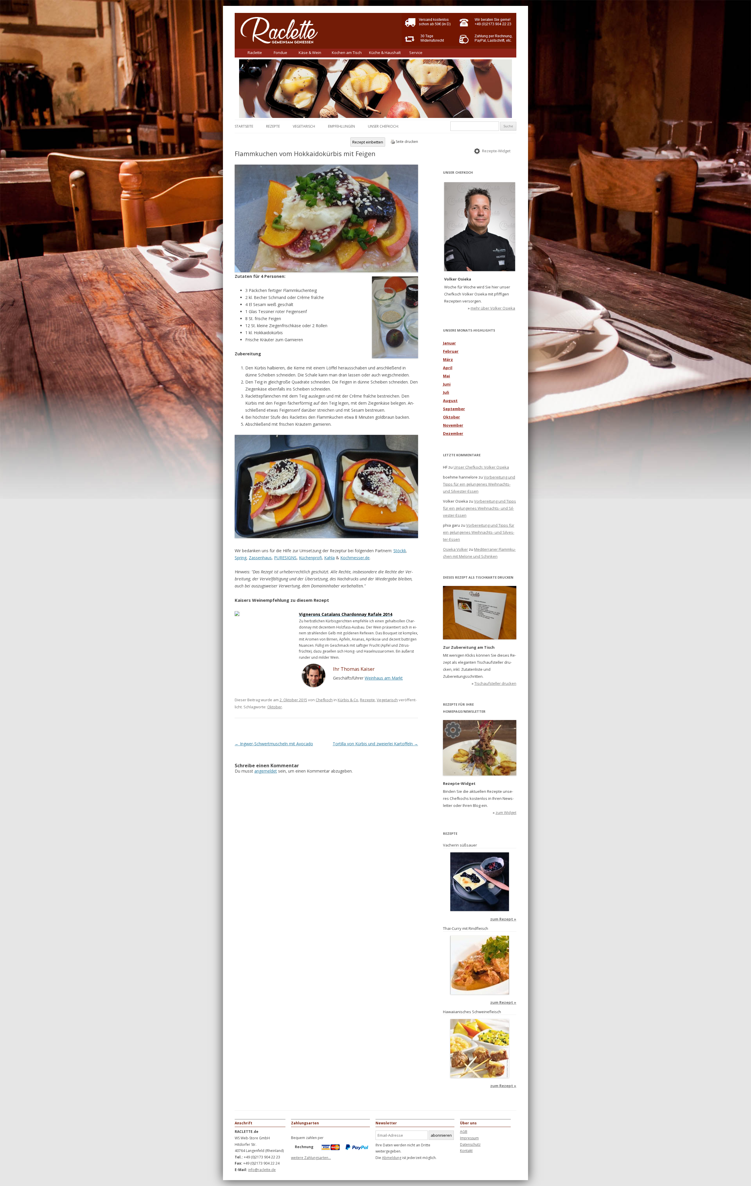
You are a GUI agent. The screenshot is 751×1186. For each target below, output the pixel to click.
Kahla (329, 557)
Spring (240, 557)
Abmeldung (391, 1157)
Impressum (469, 1138)
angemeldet (265, 771)
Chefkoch (324, 699)
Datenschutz (470, 1144)
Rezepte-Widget (496, 150)
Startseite (244, 126)
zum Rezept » (503, 919)
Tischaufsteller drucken (495, 683)
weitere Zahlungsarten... (311, 1157)
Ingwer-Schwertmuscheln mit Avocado (274, 743)
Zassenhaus (260, 557)
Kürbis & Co (348, 699)
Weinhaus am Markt (384, 678)
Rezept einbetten (367, 142)
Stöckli (399, 550)
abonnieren (441, 1135)
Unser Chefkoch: (383, 126)
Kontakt (466, 1150)
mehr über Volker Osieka (493, 308)
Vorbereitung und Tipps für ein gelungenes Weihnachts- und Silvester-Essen (479, 484)
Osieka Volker (455, 549)
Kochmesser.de (355, 557)
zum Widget (505, 812)
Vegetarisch (304, 126)
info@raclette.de (262, 1169)
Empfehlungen (341, 126)
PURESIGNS (285, 557)
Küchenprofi (310, 557)
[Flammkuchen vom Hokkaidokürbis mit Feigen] (326, 270)
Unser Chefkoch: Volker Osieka (481, 467)
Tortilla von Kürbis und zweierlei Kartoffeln (375, 743)
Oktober (274, 706)
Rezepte (273, 126)
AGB (463, 1131)
